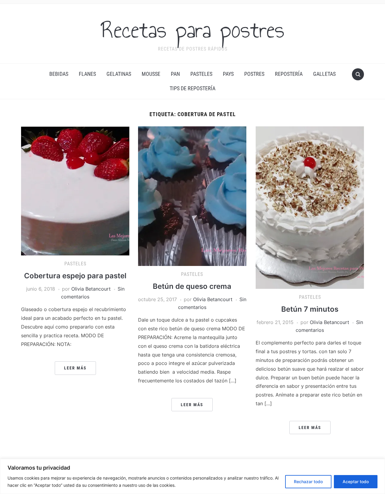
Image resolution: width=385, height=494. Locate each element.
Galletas (324, 74)
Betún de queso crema (192, 286)
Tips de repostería (192, 88)
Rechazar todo (308, 481)
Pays (228, 74)
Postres (254, 74)
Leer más (75, 368)
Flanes (87, 74)
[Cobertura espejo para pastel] (75, 190)
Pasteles (201, 74)
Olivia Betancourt (91, 289)
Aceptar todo (356, 481)
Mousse (151, 74)
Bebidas (58, 74)
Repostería (289, 74)
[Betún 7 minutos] (310, 207)
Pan (175, 74)
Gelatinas (118, 74)
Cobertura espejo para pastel (75, 275)
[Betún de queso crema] (192, 196)
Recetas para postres (192, 29)
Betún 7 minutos (309, 309)
